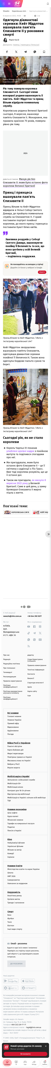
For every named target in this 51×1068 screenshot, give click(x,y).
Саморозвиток (13, 880)
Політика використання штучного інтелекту (12, 692)
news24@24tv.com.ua (12, 616)
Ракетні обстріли (14, 746)
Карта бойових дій (15, 750)
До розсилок (16, 964)
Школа (10, 873)
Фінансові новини (15, 820)
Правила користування (12, 681)
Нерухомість (13, 892)
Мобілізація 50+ (14, 783)
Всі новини (12, 713)
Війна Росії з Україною (18, 743)
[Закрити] (46, 1046)
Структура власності (35, 683)
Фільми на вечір (14, 850)
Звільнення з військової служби (21, 780)
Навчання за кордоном (17, 883)
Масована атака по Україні (18, 760)
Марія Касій (14, 40)
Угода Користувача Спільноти (35, 660)
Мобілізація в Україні (18, 776)
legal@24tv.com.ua (33, 1027)
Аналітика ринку (14, 896)
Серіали (10, 857)
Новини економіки (16, 809)
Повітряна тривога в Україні (19, 757)
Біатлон (10, 925)
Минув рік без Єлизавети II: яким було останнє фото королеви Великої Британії (25, 182)
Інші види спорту (14, 929)
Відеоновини (13, 727)
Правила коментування (36, 665)
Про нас (6, 655)
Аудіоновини (12, 730)
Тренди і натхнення (15, 903)
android (11, 981)
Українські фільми (15, 846)
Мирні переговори (15, 753)
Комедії (10, 853)
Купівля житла (13, 899)
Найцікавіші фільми (16, 843)
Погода (10, 734)
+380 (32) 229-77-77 (18, 1025)
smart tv (11, 988)
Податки (11, 827)
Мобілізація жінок (15, 787)
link (28, 626)
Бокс (9, 915)
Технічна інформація (35, 670)
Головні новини (14, 716)
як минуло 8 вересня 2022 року (26, 482)
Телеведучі (7, 672)
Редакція (6, 659)
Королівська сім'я (19, 11)
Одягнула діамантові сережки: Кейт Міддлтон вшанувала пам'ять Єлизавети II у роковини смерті (38, 11)
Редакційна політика (11, 664)
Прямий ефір (13, 723)
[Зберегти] (44, 52)
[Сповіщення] (48, 3)
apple (28, 981)
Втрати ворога (13, 768)
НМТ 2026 (11, 876)
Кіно (9, 839)
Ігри (29, 696)
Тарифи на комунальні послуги (20, 823)
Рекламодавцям (9, 677)
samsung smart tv (28, 988)
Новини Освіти (14, 866)
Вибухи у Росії (13, 764)
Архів (29, 687)
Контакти (31, 674)
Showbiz (6, 11)
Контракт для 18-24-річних (18, 790)
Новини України (14, 720)
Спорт (10, 911)
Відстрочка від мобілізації (18, 794)
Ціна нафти (12, 813)
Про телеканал (9, 668)
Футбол (10, 918)
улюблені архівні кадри (20, 451)
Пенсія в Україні (14, 830)
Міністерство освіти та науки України (23, 869)
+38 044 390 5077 (34, 616)
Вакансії (30, 678)
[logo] (17, 3)
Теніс (9, 922)
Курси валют (12, 816)
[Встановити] (25, 1050)
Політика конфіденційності (10, 686)
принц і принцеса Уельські (26, 45)
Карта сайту (32, 691)
